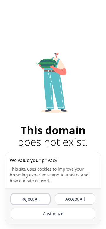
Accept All (75, 199)
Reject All (30, 199)
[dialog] (53, 188)
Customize (53, 213)
